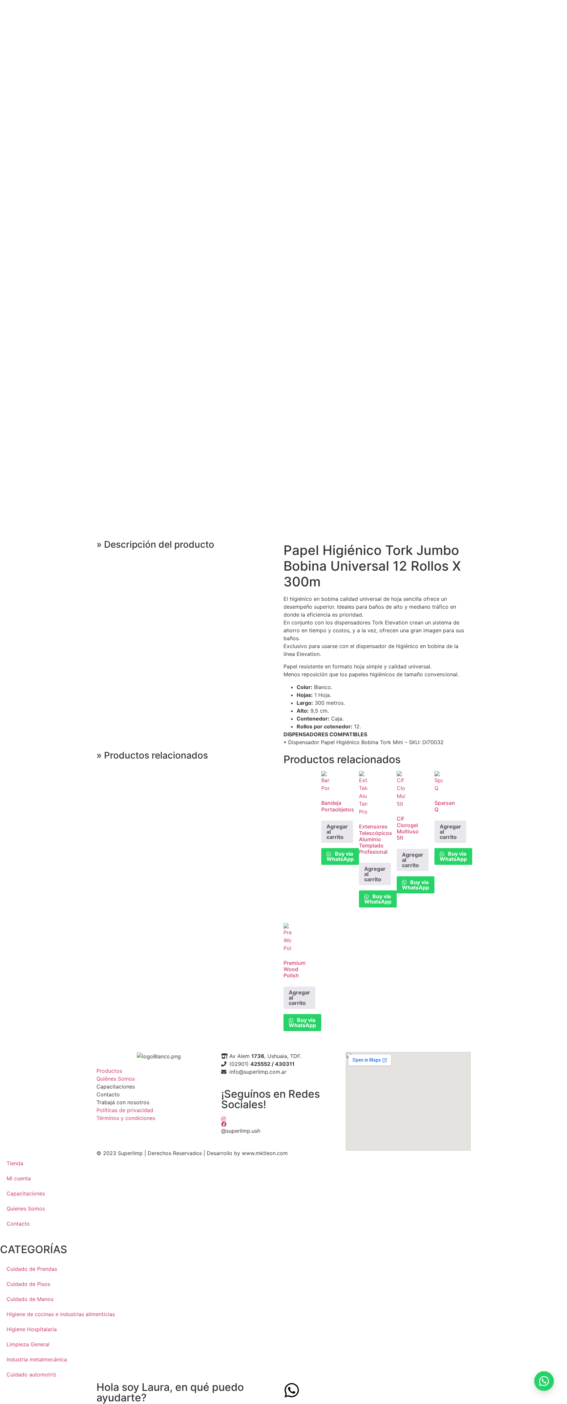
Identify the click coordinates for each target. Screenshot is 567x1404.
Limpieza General (28, 1344)
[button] (544, 1381)
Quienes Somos (26, 1208)
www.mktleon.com (265, 1153)
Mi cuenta (19, 1178)
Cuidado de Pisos (28, 1284)
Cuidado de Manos (30, 1299)
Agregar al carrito (337, 831)
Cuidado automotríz (31, 1374)
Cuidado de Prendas (32, 1269)
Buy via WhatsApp (340, 856)
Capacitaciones (26, 1193)
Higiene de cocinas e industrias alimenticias (61, 1314)
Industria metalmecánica (37, 1359)
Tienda (15, 1163)
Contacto (18, 1223)
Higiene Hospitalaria (32, 1329)
